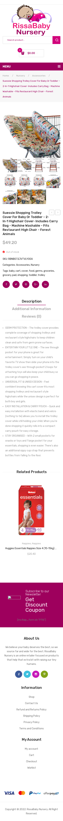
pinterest (44, 674)
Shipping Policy (31, 715)
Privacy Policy (32, 722)
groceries (49, 270)
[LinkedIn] (45, 284)
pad (14, 275)
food (31, 270)
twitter (27, 674)
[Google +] (35, 284)
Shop (31, 697)
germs (39, 270)
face (18, 674)
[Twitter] (16, 284)
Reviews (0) (31, 316)
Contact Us (31, 703)
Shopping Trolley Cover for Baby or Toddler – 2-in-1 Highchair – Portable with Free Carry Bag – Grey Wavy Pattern (51, 213)
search (56, 40)
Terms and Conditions (31, 728)
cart (18, 270)
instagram (35, 674)
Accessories (39, 75)
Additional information (31, 309)
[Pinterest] (25, 284)
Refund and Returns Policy (31, 709)
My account (31, 748)
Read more (31, 547)
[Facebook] (6, 284)
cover (25, 270)
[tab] (31, 301)
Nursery (20, 75)
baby (12, 270)
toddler (33, 275)
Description (31, 301)
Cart (31, 755)
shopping (23, 275)
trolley (41, 275)
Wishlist (31, 767)
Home (6, 75)
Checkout (31, 761)
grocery (7, 275)
